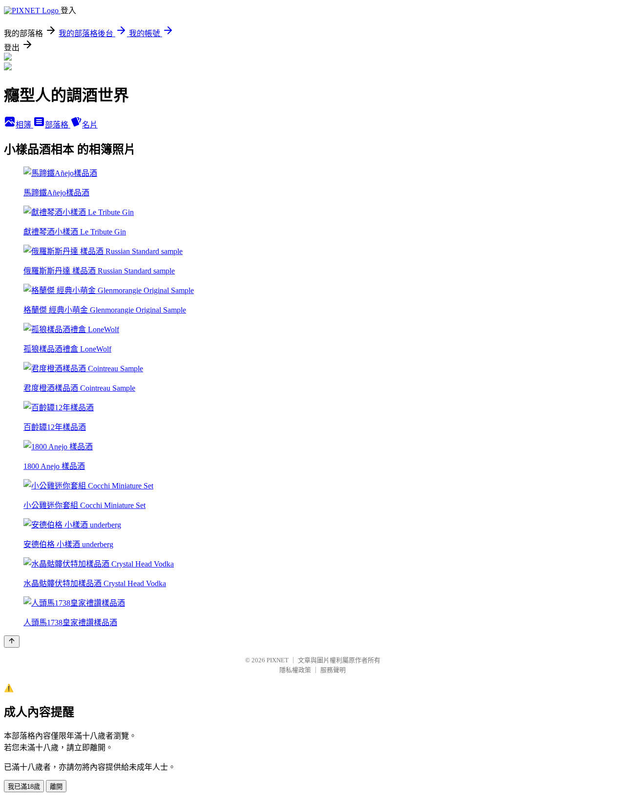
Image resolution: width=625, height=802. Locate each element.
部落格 (57, 125)
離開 (56, 786)
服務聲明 (333, 670)
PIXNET (278, 660)
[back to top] (12, 641)
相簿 (24, 125)
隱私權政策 (295, 670)
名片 (90, 125)
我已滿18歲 (24, 786)
